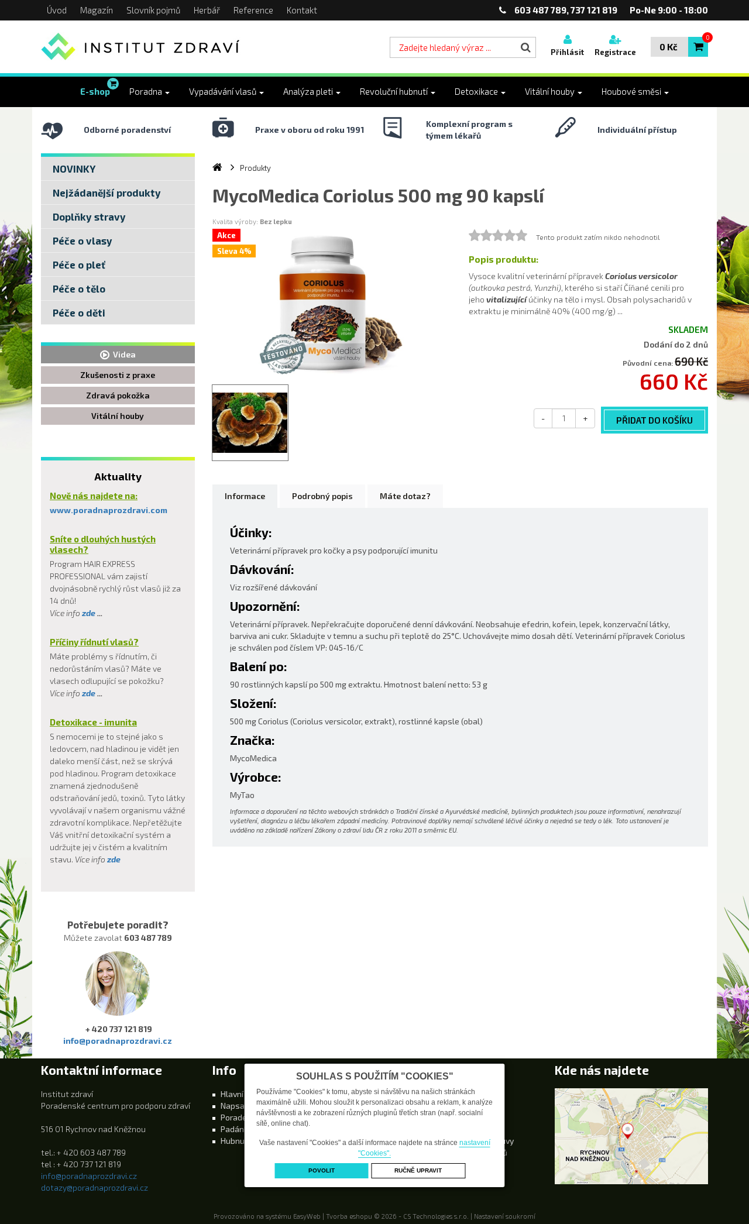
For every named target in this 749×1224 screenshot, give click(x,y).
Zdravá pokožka (118, 395)
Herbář (207, 10)
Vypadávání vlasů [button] (223, 91)
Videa (122, 354)
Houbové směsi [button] (632, 91)
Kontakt (302, 10)
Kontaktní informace (101, 1070)
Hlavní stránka (247, 1094)
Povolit (321, 1170)
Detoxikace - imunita (93, 722)
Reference (253, 10)
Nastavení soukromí (504, 1216)
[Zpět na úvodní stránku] (141, 46)
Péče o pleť (79, 264)
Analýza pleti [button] (309, 91)
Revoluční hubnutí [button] (395, 91)
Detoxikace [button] (477, 91)
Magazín (96, 10)
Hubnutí (235, 1141)
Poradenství (243, 1117)
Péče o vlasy (82, 240)
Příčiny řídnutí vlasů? (94, 642)
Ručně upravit (418, 1170)
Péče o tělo (79, 288)
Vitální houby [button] (550, 91)
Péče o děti (79, 312)
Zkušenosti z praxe (117, 375)
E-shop (95, 91)
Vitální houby (117, 416)
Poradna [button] (146, 91)
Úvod (57, 10)
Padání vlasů (244, 1129)
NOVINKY (74, 168)
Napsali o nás (246, 1105)
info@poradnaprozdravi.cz (117, 1041)
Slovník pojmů (153, 10)
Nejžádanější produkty (107, 192)
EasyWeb (307, 1216)
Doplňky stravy (89, 216)
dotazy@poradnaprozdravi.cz (94, 1187)
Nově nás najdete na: (94, 495)
